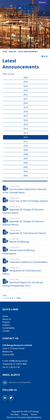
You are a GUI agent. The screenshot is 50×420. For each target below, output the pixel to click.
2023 (25, 90)
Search (34, 414)
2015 (25, 124)
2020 (25, 103)
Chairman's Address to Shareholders (28, 262)
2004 (25, 171)
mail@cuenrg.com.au (18, 360)
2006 (25, 163)
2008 (25, 154)
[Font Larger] (47, 56)
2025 (25, 82)
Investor (6, 325)
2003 (25, 175)
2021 (25, 99)
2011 (25, 141)
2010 (25, 145)
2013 (25, 133)
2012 (25, 137)
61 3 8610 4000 (20, 364)
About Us (6, 319)
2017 (25, 116)
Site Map (15, 414)
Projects (6, 322)
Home (5, 316)
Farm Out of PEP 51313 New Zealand (28, 201)
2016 (25, 120)
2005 (25, 167)
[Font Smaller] (44, 56)
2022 (25, 94)
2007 (25, 158)
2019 (25, 107)
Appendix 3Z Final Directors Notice (27, 233)
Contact (5, 330)
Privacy (24, 414)
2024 (25, 86)
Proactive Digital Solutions (29, 417)
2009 (25, 150)
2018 (25, 111)
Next (18, 298)
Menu (43, 2)
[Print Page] (42, 56)
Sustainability (8, 328)
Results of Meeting (19, 241)
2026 (25, 77)
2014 (25, 128)
